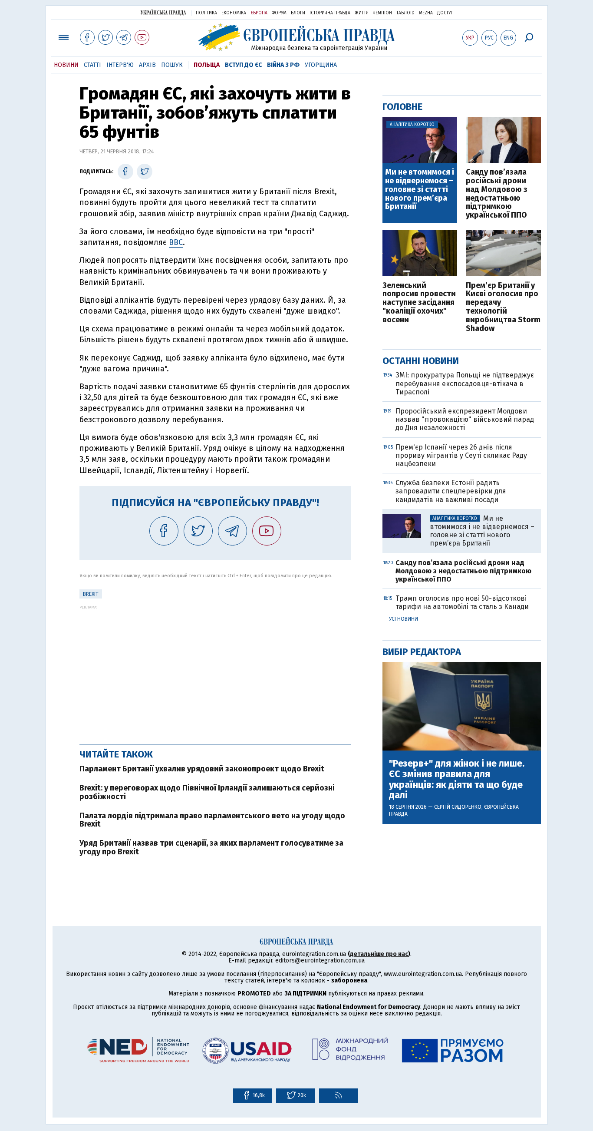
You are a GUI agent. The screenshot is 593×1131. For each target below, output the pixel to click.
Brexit (91, 594)
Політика (206, 13)
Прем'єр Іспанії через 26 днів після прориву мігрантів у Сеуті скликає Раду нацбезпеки (461, 455)
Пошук (172, 65)
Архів (147, 65)
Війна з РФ (283, 65)
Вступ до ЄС (243, 65)
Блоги (298, 13)
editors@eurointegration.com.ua (320, 960)
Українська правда (163, 12)
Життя (362, 13)
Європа (258, 13)
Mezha (426, 13)
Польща (207, 65)
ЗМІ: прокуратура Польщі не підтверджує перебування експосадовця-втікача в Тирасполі (464, 383)
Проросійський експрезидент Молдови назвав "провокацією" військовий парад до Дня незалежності (464, 419)
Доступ (445, 13)
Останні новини (420, 361)
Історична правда (330, 13)
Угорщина (321, 65)
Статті (92, 65)
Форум (279, 13)
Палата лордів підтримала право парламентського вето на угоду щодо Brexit (212, 820)
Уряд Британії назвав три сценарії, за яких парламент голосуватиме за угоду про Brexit (211, 847)
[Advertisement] (215, 670)
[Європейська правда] (296, 37)
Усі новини (403, 619)
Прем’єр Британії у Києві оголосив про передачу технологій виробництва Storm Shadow (503, 307)
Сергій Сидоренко (457, 807)
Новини (66, 65)
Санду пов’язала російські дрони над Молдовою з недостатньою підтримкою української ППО (496, 194)
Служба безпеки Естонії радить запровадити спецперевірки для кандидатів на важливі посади (450, 491)
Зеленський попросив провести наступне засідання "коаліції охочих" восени (419, 302)
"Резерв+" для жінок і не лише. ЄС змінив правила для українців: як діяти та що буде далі (456, 779)
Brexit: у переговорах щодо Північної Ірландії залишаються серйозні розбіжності (207, 792)
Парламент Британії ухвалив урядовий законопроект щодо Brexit (201, 769)
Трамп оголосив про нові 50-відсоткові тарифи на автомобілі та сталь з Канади (462, 602)
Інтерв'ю (120, 65)
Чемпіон (382, 13)
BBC (176, 242)
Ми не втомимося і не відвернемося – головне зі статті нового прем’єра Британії (419, 189)
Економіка (233, 13)
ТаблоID (405, 13)
